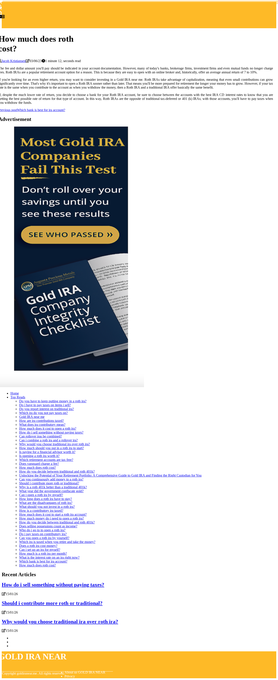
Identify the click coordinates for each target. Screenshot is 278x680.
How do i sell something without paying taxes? (51, 432)
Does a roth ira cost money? (38, 546)
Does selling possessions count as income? (48, 526)
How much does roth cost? (37, 467)
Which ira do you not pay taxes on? (43, 413)
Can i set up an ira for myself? (39, 549)
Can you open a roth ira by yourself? (44, 538)
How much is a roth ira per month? (43, 553)
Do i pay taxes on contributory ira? (43, 534)
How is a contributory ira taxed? (41, 510)
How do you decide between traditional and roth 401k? (57, 471)
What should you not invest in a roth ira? (47, 506)
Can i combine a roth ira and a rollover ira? (48, 440)
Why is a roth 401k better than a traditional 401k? (53, 487)
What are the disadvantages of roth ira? (45, 503)
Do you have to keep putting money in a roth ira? (52, 401)
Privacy (70, 676)
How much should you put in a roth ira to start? (51, 448)
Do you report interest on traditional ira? (46, 409)
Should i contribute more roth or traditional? (49, 483)
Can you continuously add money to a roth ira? (51, 479)
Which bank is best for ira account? (43, 561)
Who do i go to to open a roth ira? (42, 530)
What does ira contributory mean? (42, 424)
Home (14, 393)
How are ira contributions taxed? (41, 421)
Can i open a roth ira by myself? (41, 495)
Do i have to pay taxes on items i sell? (45, 405)
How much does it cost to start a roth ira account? (53, 514)
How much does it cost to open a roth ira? (47, 428)
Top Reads (17, 397)
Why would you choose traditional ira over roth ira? (54, 444)
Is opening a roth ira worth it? (39, 456)
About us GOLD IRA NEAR (85, 672)
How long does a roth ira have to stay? (45, 499)
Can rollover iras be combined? (40, 436)
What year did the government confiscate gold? (51, 491)
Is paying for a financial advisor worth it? (47, 452)
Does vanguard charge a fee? (39, 463)
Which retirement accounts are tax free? (46, 460)
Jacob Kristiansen (14, 61)
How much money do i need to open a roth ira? (51, 518)
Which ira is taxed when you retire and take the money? (57, 542)
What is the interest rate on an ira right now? (49, 557)
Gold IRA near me (32, 417)
